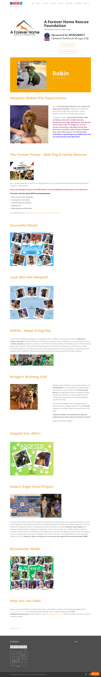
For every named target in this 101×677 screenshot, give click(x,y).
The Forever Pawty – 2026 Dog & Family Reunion (48, 154)
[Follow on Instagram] (14, 3)
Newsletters (78, 3)
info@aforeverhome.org (16, 6)
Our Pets (45, 3)
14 (23, 655)
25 (15, 661)
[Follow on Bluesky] (21, 3)
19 (18, 658)
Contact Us (86, 3)
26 (18, 661)
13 (21, 655)
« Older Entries (15, 628)
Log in (76, 641)
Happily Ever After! (25, 433)
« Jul (18, 666)
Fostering (53, 3)
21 (23, 658)
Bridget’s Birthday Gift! (28, 377)
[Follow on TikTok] (17, 3)
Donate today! (67, 45)
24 (13, 661)
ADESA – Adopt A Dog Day (30, 330)
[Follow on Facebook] (11, 3)
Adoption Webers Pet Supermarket (38, 98)
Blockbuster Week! (25, 549)
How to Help (69, 3)
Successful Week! (24, 225)
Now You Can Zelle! (25, 601)
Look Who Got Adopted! (29, 277)
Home (32, 3)
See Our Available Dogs (67, 51)
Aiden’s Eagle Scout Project (31, 486)
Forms (60, 3)
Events (38, 3)
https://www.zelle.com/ (18, 612)
